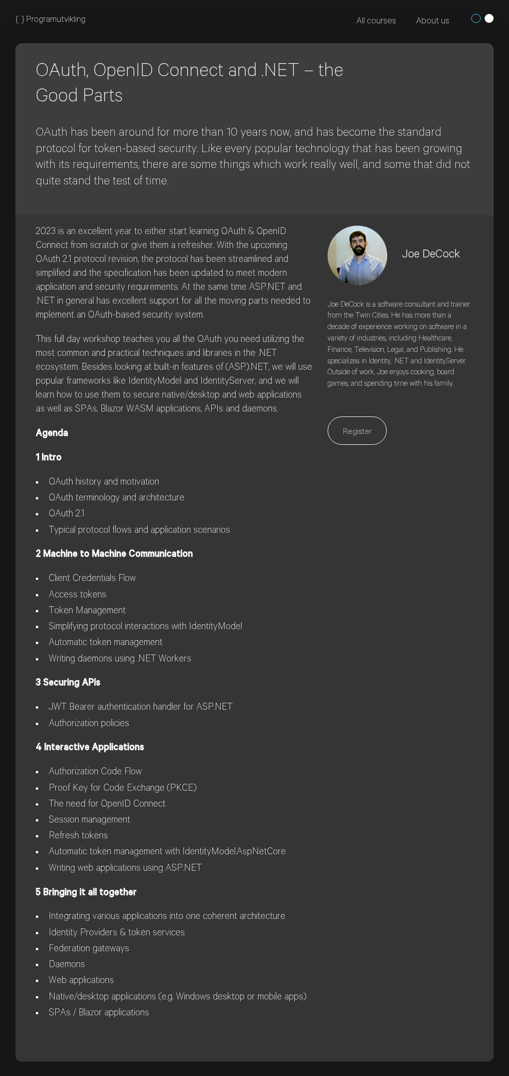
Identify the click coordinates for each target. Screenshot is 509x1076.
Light (489, 18)
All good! (271, 118)
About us (432, 22)
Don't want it (336, 118)
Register (357, 432)
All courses (376, 22)
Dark (475, 18)
